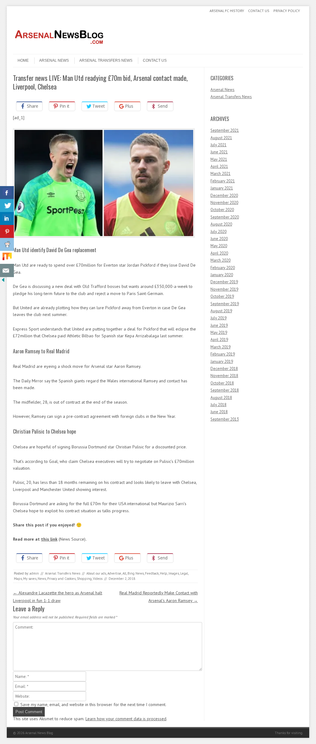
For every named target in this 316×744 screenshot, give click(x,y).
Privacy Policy (286, 10)
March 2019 (220, 347)
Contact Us (258, 10)
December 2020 (224, 195)
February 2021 (222, 181)
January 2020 (221, 274)
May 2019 (218, 332)
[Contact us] (7, 270)
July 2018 (218, 404)
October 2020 (222, 209)
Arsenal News (54, 60)
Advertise (114, 573)
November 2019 (224, 289)
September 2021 (224, 130)
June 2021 (219, 152)
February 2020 (222, 267)
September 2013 (224, 419)
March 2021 (220, 173)
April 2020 (219, 253)
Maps (18, 578)
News (42, 578)
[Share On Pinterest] (7, 231)
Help (163, 573)
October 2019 (222, 296)
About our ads (96, 573)
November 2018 (224, 375)
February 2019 (222, 354)
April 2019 (219, 339)
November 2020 (224, 202)
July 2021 (218, 145)
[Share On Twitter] (7, 205)
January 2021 (221, 188)
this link (49, 539)
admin (34, 573)
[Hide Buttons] (3, 281)
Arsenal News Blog (39, 733)
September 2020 (224, 217)
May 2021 (218, 159)
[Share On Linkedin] (7, 218)
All (124, 573)
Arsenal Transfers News (105, 60)
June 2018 (219, 411)
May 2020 (218, 245)
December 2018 (224, 368)
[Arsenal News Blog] (59, 49)
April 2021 (219, 166)
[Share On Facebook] (7, 192)
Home (23, 60)
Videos (97, 578)
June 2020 (219, 238)
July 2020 (218, 231)
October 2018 (222, 383)
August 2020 (221, 224)
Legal (184, 573)
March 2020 (220, 260)
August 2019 (221, 311)
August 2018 (221, 397)
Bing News (135, 573)
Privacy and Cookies (61, 578)
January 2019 (221, 361)
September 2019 (224, 303)
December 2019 (224, 282)
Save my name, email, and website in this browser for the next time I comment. (93, 704)
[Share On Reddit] (7, 244)
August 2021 (221, 137)
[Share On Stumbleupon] (7, 257)
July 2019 (218, 318)
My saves (29, 578)
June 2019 (219, 325)
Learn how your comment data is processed (125, 718)
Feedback (152, 573)
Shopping (84, 578)
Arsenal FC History (227, 10)
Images (173, 573)
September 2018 (224, 390)
